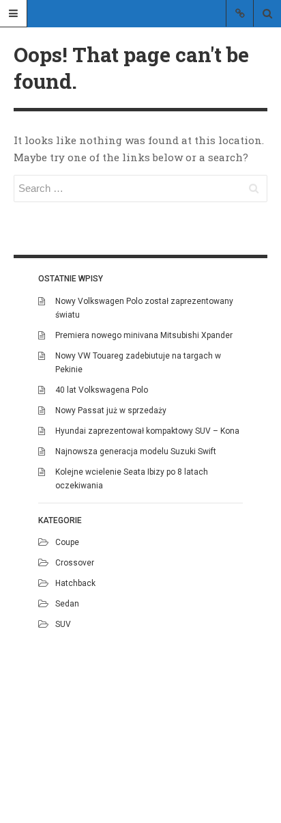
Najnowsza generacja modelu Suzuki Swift (135, 451)
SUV (63, 624)
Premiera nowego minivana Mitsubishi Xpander (144, 335)
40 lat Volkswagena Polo (101, 390)
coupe (67, 542)
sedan (67, 604)
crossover (74, 563)
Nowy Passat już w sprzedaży (110, 410)
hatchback (75, 583)
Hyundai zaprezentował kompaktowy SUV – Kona (147, 431)
